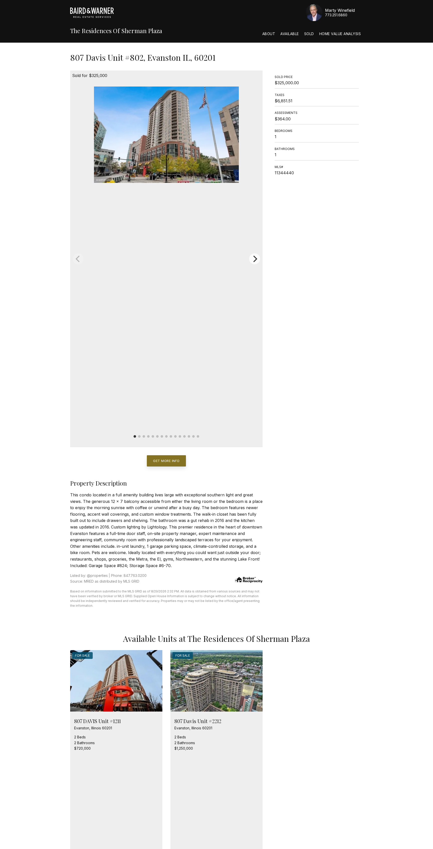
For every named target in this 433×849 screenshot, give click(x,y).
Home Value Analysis (340, 34)
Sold (309, 34)
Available (289, 34)
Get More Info (166, 461)
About (268, 34)
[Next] (254, 258)
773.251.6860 (336, 15)
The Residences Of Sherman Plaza (116, 30)
